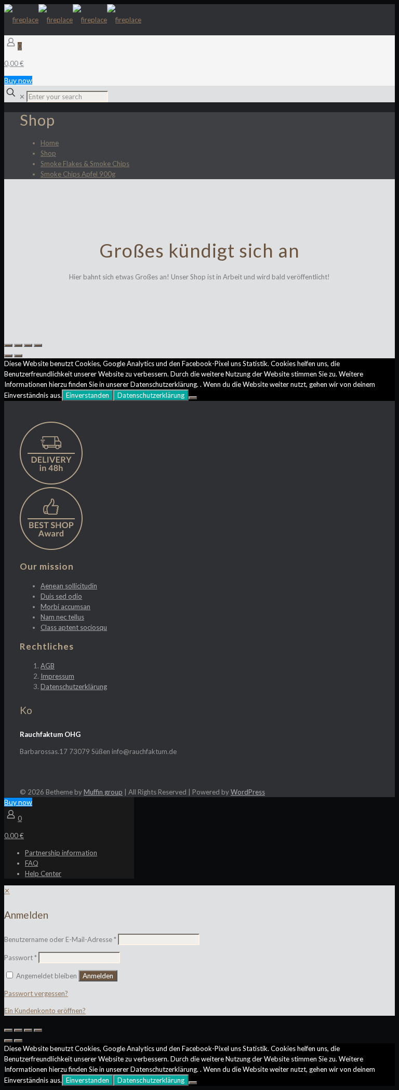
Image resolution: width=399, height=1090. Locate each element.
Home (50, 143)
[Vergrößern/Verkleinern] (38, 345)
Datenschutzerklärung (150, 395)
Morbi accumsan (65, 606)
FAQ (31, 863)
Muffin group (103, 792)
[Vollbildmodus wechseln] (28, 345)
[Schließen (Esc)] (8, 345)
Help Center (43, 873)
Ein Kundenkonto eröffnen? (45, 1010)
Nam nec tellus (62, 617)
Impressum (57, 676)
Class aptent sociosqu (74, 627)
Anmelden (98, 976)
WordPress (248, 792)
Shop (48, 153)
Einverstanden (87, 395)
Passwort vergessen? (36, 993)
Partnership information (61, 853)
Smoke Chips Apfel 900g (78, 174)
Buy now (18, 80)
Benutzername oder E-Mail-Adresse (60, 939)
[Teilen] (18, 345)
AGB (48, 666)
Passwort (20, 957)
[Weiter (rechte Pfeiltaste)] (18, 355)
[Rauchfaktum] (72, 20)
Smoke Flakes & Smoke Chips (85, 163)
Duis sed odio (61, 596)
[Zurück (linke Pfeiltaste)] (8, 355)
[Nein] (193, 397)
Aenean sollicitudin (69, 586)
